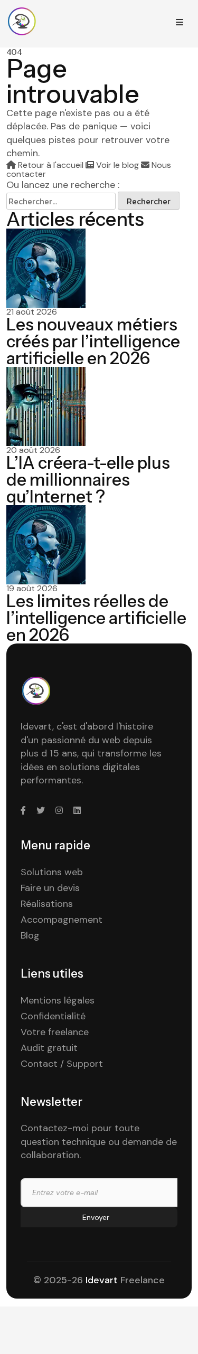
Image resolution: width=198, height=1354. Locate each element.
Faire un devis (50, 888)
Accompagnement (61, 919)
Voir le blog (117, 165)
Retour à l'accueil (51, 165)
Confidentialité (53, 1016)
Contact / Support (62, 1063)
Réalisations (47, 903)
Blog (30, 935)
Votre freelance (55, 1032)
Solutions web (52, 872)
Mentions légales (58, 1000)
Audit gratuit (49, 1047)
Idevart (102, 1280)
